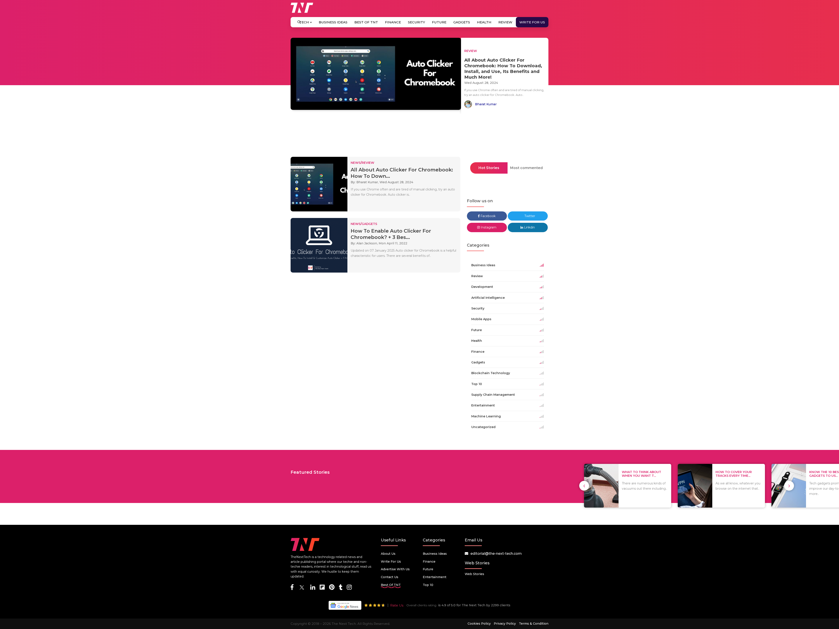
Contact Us (389, 577)
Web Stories (474, 574)
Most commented (526, 168)
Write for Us (532, 22)
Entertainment (434, 577)
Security (416, 22)
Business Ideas (333, 22)
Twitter (529, 216)
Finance (393, 22)
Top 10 (428, 585)
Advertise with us (395, 569)
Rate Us (396, 605)
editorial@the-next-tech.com (496, 553)
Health (484, 22)
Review (505, 22)
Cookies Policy (479, 624)
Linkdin (529, 227)
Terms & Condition (533, 624)
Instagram (488, 227)
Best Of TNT (366, 22)
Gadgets (461, 22)
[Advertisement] (419, 136)
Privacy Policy (505, 624)
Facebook (488, 216)
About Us (388, 554)
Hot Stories (488, 168)
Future (439, 22)
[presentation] (584, 486)
